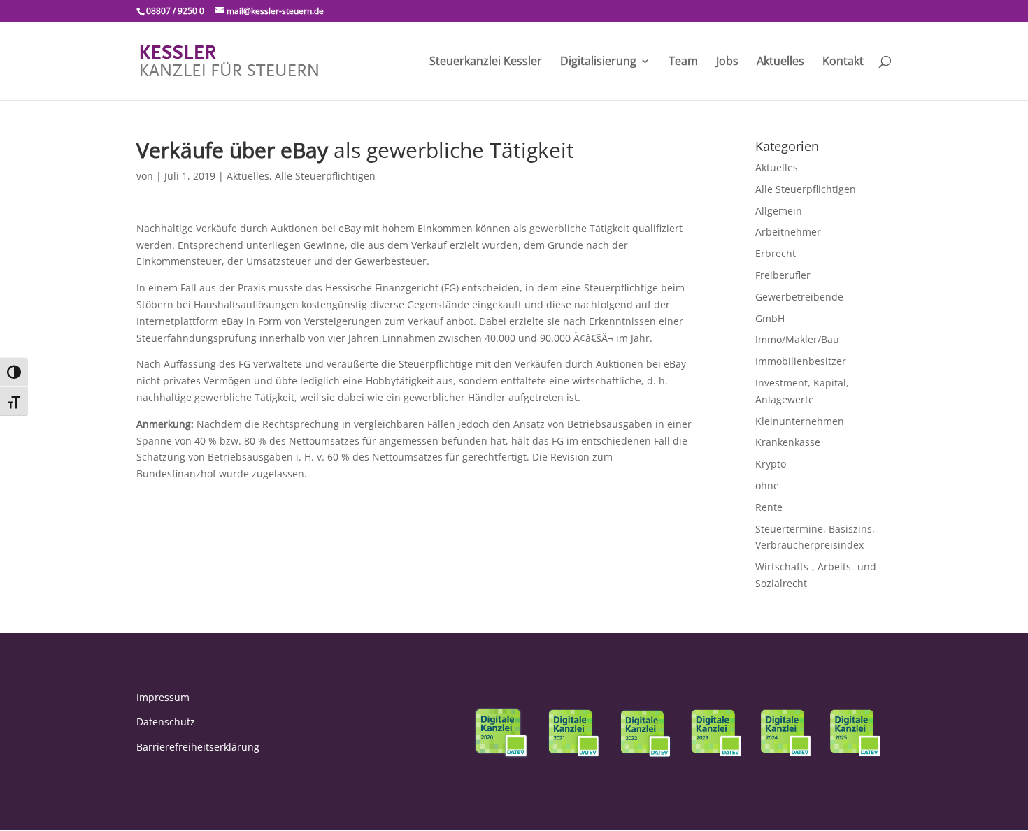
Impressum (163, 697)
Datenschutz (165, 721)
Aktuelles (780, 62)
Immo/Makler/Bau (797, 339)
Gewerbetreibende (799, 296)
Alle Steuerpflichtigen (325, 175)
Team (683, 62)
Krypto (770, 463)
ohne (767, 485)
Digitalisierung (598, 62)
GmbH (770, 318)
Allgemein (778, 210)
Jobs (727, 62)
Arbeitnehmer (788, 231)
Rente (769, 507)
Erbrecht (775, 253)
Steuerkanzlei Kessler (485, 62)
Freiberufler (783, 275)
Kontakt (843, 62)
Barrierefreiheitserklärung (197, 746)
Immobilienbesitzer (800, 361)
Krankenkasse (787, 442)
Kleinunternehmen (799, 421)
